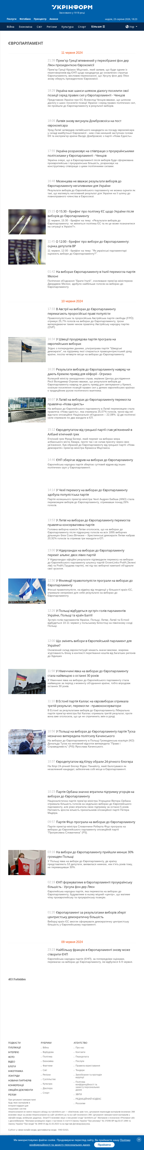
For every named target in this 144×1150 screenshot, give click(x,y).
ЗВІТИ (79, 1094)
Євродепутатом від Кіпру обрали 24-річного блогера (94, 762)
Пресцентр (40, 19)
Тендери (80, 1070)
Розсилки (80, 1103)
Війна (10, 26)
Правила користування (88, 1065)
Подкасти (14, 1043)
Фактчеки (47, 1065)
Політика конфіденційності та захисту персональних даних (88, 1086)
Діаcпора (47, 1088)
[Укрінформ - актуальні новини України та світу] (72, 7)
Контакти (80, 1052)
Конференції (16, 1085)
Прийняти (104, 1144)
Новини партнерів (19, 1080)
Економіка (25, 26)
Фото (11, 1057)
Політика (47, 1056)
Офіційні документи (20, 1090)
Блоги (12, 1066)
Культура (68, 26)
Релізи (12, 1094)
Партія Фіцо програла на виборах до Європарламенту (95, 822)
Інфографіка (15, 1071)
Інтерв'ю (13, 1052)
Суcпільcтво (49, 1079)
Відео (11, 1061)
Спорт (82, 26)
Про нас (80, 1047)
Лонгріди (14, 1076)
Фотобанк (25, 19)
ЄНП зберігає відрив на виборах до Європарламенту (94, 460)
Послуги (11, 19)
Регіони (52, 26)
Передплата (82, 1056)
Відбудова (48, 1052)
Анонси (54, 19)
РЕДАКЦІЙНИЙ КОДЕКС (88, 1099)
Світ (39, 26)
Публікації (14, 1047)
